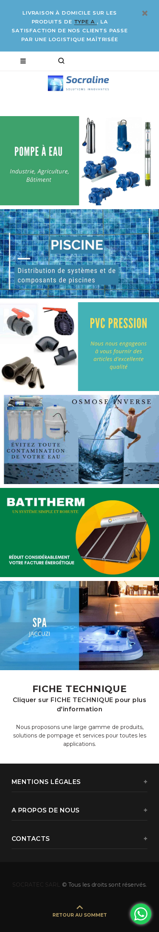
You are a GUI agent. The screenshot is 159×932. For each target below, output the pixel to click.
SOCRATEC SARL (37, 884)
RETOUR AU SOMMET (79, 915)
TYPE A (85, 21)
